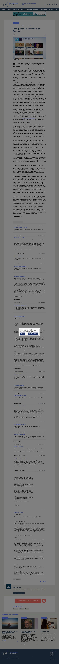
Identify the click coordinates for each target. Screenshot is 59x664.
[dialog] (29, 332)
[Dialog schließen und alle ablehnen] (38, 329)
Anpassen (22, 333)
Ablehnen (30, 333)
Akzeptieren (35, 333)
